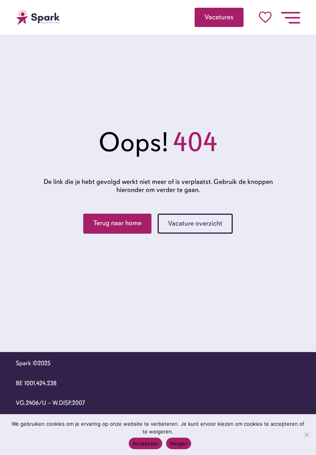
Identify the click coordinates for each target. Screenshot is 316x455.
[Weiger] (306, 434)
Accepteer (145, 443)
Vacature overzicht (195, 223)
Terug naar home (117, 223)
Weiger (178, 443)
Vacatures (219, 17)
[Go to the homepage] (38, 17)
